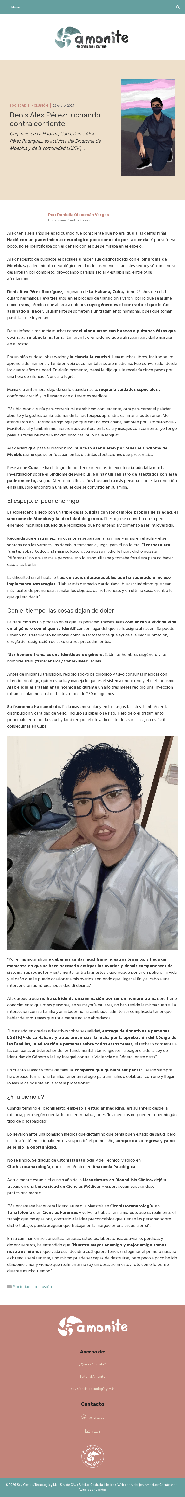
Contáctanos (168, 1485)
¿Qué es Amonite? (92, 1364)
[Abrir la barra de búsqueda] (178, 7)
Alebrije (136, 1485)
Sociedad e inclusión (29, 106)
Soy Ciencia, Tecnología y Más (92, 1389)
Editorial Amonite (92, 1377)
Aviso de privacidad (93, 1490)
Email (96, 1432)
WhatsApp (96, 1418)
